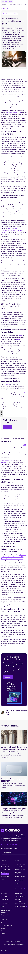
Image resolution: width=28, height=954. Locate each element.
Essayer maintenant (6, 914)
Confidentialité (11, 944)
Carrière (5, 873)
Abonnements (14, 947)
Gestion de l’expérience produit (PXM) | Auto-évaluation (6, 910)
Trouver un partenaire (20, 906)
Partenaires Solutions (20, 896)
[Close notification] (25, 4)
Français (5, 950)
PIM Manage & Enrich (20, 869)
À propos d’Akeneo (5, 864)
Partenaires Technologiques (18, 900)
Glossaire (3, 933)
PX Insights (17, 883)
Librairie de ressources (6, 925)
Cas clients (3, 928)
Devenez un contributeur (7, 930)
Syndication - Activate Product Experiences (20, 877)
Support (3, 906)
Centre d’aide (4, 903)
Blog (2, 922)
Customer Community (20, 903)
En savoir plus (4, 8)
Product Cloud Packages (21, 866)
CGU (5, 944)
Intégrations (18, 886)
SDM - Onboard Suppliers (18, 873)
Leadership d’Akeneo (6, 869)
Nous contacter (5, 876)
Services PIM (4, 896)
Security (3, 882)
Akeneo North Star (5, 866)
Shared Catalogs (19, 880)
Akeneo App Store (19, 888)
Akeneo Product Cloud (20, 864)
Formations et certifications (4, 900)
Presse (2, 879)
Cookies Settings (20, 944)
